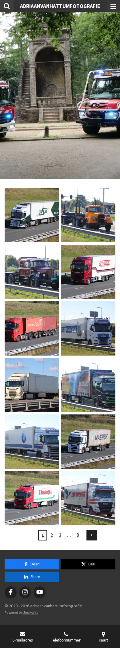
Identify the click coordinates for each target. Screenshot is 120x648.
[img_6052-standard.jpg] (88, 498)
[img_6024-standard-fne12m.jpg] (31, 215)
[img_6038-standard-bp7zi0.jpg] (88, 328)
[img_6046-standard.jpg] (31, 441)
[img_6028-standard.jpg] (88, 215)
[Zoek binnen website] (7, 6)
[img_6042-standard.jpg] (88, 385)
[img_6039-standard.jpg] (31, 385)
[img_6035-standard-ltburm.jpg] (31, 328)
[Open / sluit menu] (113, 6)
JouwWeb (30, 612)
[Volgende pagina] (91, 535)
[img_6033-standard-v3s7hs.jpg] (88, 271)
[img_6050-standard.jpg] (31, 498)
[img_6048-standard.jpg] (88, 441)
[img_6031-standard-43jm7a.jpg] (31, 271)
